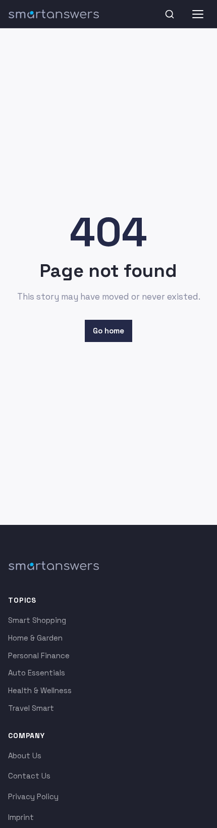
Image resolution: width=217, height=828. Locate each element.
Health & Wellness (40, 690)
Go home (108, 330)
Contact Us (29, 776)
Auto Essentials (36, 672)
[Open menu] (198, 14)
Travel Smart (31, 708)
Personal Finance (39, 655)
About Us (24, 755)
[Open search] (169, 14)
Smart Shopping (37, 620)
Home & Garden (35, 638)
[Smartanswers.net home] (53, 14)
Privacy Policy (33, 796)
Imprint (21, 817)
